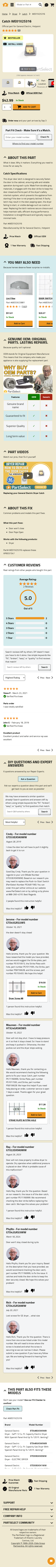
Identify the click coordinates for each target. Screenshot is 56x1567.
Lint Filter (10, 298)
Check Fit (45, 136)
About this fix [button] (20, 508)
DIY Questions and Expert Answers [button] (30, 763)
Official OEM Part (34, 92)
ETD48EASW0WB (38, 1430)
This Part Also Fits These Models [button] (29, 1391)
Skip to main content (28, 68)
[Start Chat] (51, 1561)
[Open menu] (12, 4)
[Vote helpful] (26, 907)
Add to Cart (29, 106)
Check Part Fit (12, 1408)
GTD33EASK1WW (38, 1465)
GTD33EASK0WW (38, 1455)
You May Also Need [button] (24, 262)
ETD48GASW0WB (38, 1443)
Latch (24, 14)
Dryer (14, 14)
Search (44, 667)
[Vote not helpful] (32, 907)
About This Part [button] (22, 157)
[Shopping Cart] (52, 5)
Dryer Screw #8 (16, 998)
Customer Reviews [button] (24, 565)
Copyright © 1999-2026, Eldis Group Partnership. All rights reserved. (28, 1544)
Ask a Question (28, 779)
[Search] (40, 5)
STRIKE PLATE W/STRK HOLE (22, 1120)
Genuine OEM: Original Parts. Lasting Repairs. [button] (28, 340)
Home (4, 14)
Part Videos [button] (18, 451)
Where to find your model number (28, 143)
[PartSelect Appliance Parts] (5, 5)
